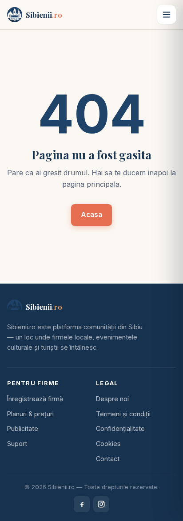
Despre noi (112, 399)
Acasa (91, 214)
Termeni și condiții (123, 414)
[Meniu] (166, 14)
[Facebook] (82, 504)
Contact (107, 458)
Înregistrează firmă (35, 399)
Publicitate (22, 428)
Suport (17, 443)
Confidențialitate (120, 428)
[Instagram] (101, 504)
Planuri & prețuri (30, 414)
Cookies (108, 443)
